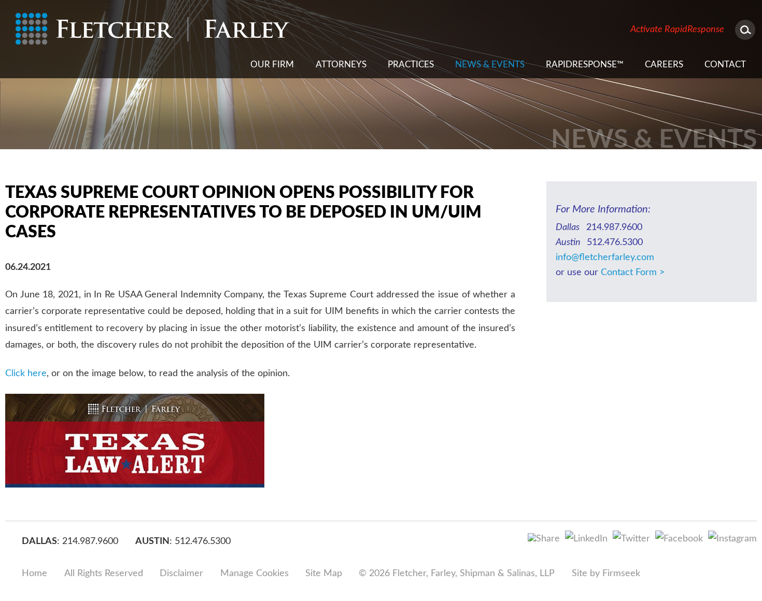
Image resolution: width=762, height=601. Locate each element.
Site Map (323, 573)
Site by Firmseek (606, 573)
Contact (725, 64)
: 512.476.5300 (200, 541)
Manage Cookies (254, 573)
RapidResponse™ (585, 64)
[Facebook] (679, 538)
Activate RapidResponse (677, 29)
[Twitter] (631, 538)
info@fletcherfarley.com (605, 257)
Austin (152, 541)
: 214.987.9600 (87, 541)
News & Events (490, 64)
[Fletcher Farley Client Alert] (134, 485)
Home (34, 573)
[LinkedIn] (586, 538)
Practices (411, 64)
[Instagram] (732, 538)
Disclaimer (181, 573)
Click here (26, 373)
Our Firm (272, 64)
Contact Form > (633, 272)
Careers (664, 64)
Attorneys (341, 64)
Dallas (39, 541)
